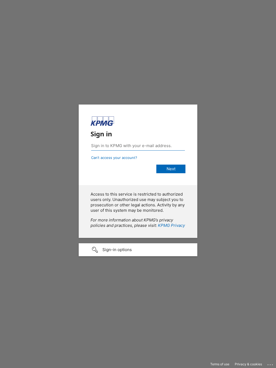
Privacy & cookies (248, 364)
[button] (138, 249)
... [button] (270, 363)
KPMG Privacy (171, 225)
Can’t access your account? (114, 157)
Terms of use (219, 364)
